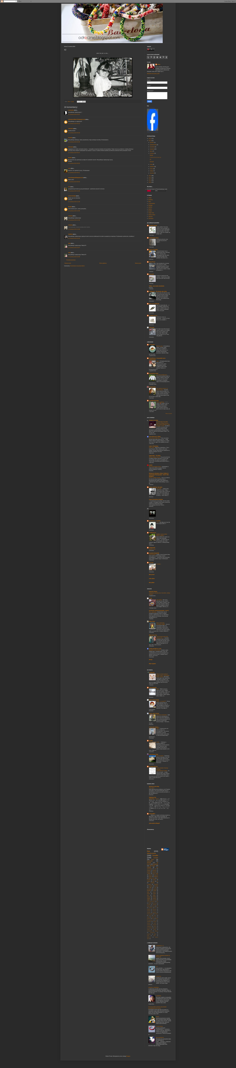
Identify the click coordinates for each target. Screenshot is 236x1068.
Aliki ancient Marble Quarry (155, 466)
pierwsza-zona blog (154, 786)
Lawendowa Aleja (153, 754)
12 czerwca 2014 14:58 (74, 220)
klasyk (151, 155)
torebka (154, 896)
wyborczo (149, 937)
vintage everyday (153, 420)
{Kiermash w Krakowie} (161, 714)
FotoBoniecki (152, 532)
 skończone (151, 901)
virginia (148, 898)
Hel (157, 906)
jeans (155, 915)
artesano (154, 910)
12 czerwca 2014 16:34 (74, 238)
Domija (151, 740)
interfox (150, 207)
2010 (150, 182)
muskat (148, 924)
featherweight (150, 913)
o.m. (69, 168)
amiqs (149, 197)
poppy (155, 927)
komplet (155, 857)
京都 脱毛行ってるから (154, 798)
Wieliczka (154, 909)
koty (153, 881)
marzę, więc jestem (154, 713)
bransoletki (150, 861)
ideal (150, 915)
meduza (148, 923)
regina (154, 895)
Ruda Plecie (152, 262)
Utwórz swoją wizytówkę (152, 131)
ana (69, 186)
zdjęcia (148, 899)
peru (148, 895)
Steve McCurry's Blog (154, 436)
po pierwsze (149, 927)
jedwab (148, 871)
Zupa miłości (159, 599)
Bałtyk (150, 903)
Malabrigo (155, 864)
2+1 (157, 966)
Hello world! (151, 447)
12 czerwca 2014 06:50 (74, 163)
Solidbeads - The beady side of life (158, 291)
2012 (150, 178)
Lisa (155, 887)
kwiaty (154, 890)
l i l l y (157, 522)
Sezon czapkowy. (160, 402)
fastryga (150, 205)
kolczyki (152, 161)
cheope (148, 912)
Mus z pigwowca (153, 612)
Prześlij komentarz (71, 260)
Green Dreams (152, 554)
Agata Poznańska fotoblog (156, 499)
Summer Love (152, 549)
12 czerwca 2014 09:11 (74, 172)
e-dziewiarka (151, 203)
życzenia (154, 899)
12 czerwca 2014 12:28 (74, 201)
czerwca (152, 153)
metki (155, 923)
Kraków (148, 909)
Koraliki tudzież (153, 225)
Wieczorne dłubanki (154, 303)
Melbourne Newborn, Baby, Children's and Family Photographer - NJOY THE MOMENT (159, 475)
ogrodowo (158, 976)
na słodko (158, 564)
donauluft (151, 274)
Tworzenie (151, 327)
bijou (149, 201)
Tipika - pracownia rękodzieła (156, 286)
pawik (154, 893)
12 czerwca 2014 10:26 (74, 191)
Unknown (70, 128)
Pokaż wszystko (169, 413)
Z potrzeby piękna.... (154, 727)
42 (150, 159)
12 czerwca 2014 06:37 (74, 152)
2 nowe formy (159, 1026)
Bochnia (155, 903)
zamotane (150, 218)
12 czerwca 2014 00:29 (74, 132)
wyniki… (158, 742)
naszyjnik (154, 924)
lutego (151, 171)
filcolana (156, 913)
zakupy (156, 885)
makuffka (149, 921)
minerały (152, 882)
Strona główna (103, 263)
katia (148, 916)
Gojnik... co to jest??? (161, 701)
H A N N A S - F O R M (154, 521)
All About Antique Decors (154, 457)
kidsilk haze (153, 916)
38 (157, 901)
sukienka (149, 934)
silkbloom (156, 876)
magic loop (151, 212)
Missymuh (151, 574)
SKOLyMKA (152, 813)
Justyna (70, 215)
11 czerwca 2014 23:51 (74, 114)
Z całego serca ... (153, 315)
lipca (151, 151)
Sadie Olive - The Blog (154, 455)
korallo (150, 211)
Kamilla (70, 137)
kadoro (150, 209)
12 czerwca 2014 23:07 (74, 247)
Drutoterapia (152, 387)
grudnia (152, 142)
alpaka (154, 879)
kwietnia (152, 166)
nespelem (149, 926)
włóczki (154, 870)
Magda (70, 206)
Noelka (70, 157)
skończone (151, 853)
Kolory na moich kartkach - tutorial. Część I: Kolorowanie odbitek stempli (162, 675)
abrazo (150, 875)
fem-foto (151, 562)
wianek (154, 898)
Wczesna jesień (160, 755)
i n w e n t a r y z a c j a (155, 157)
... (149, 815)
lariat (148, 892)
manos (154, 892)
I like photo (152, 578)
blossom (156, 875)
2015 (150, 138)
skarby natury (151, 214)
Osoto (157, 1016)
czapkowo (158, 995)
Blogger (128, 1056)
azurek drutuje (72, 196)
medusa (154, 921)
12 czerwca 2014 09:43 (74, 181)
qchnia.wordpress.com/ (155, 648)
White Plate (152, 621)
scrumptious (149, 930)
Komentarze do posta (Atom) (77, 266)
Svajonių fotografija (154, 553)
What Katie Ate (153, 635)
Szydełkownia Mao (154, 400)
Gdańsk (154, 904)
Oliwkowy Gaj (152, 797)
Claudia (148, 904)
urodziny (151, 885)
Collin (150, 887)
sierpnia (152, 149)
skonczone (152, 932)
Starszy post (138, 263)
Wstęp (150, 659)
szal (155, 868)
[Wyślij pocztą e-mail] (78, 102)
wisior (154, 935)
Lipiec (157, 361)
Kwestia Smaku (153, 591)
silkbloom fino (152, 878)
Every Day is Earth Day (154, 438)
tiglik (155, 934)
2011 (150, 180)
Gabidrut (70, 234)
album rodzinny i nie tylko (155, 487)
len (157, 881)
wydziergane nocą (153, 237)
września (152, 146)
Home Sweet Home (154, 700)
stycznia (152, 173)
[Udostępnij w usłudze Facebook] (83, 102)
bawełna (149, 890)
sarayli (154, 929)
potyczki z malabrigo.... (154, 987)
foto (148, 851)
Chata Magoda (153, 687)
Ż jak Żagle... (159, 488)
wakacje (149, 870)
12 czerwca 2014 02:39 (74, 142)
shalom (150, 876)
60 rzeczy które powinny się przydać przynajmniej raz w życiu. (157, 1007)
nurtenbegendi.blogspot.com (75, 177)
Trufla (150, 598)
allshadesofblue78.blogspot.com (76, 119)
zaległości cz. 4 (160, 945)
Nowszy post (68, 263)
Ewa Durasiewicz (151, 108)
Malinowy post (159, 346)
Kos (155, 907)
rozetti (148, 929)
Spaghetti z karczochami (154, 650)
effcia (158, 64)
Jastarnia (151, 907)
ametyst (148, 910)
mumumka (71, 110)
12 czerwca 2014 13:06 (74, 210)
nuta (69, 243)
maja (151, 164)
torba (148, 935)
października (153, 144)
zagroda (150, 216)
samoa (148, 896)
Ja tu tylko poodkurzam (161, 374)
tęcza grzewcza (160, 1037)
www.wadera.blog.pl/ (154, 823)
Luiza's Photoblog (153, 446)
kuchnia (148, 918)
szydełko (149, 884)
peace (155, 926)
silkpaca (156, 930)
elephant (154, 912)
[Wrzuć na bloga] (79, 102)
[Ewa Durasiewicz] (152, 130)
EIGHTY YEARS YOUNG (155, 477)
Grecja (153, 906)
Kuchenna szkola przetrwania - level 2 (159, 610)
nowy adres (152, 787)
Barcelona (152, 865)
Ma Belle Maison (153, 766)
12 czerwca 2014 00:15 (74, 123)
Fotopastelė (152, 547)
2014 (150, 140)
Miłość (157, 689)
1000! (157, 728)
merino (148, 893)
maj (156, 920)
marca (151, 168)
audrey (148, 881)
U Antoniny (152, 344)
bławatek (154, 871)
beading (150, 199)
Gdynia (148, 906)
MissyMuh (151, 582)
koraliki (155, 855)
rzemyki (149, 867)
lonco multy (155, 873)
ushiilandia (152, 672)
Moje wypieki (152, 663)
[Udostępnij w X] (81, 102)
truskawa (156, 884)
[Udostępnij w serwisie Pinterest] (85, 102)
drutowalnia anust (153, 373)
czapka (148, 873)
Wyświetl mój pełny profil (153, 73)
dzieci (152, 859)
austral (154, 889)
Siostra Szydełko (153, 249)
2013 (150, 175)
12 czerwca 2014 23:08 (74, 256)
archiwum (149, 889)
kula (153, 918)
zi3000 (150, 465)
